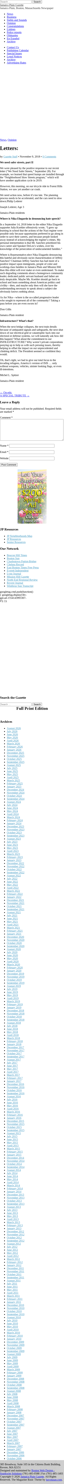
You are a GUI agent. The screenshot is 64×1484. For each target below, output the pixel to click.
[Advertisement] (32, 103)
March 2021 (13, 927)
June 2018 (12, 1029)
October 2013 (14, 1200)
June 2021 (12, 918)
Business (11, 17)
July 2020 (12, 952)
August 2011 (14, 1280)
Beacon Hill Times (17, 555)
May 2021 (12, 921)
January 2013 (14, 1228)
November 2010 (15, 1308)
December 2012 (15, 1231)
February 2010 (15, 1335)
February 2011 (15, 1299)
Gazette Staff (10, 156)
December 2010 (15, 1305)
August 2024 (14, 801)
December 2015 (15, 1121)
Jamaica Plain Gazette (12, 5)
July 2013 (12, 1210)
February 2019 (15, 1004)
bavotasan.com (54, 1479)
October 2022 (14, 869)
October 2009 (14, 1348)
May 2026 (12, 737)
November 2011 (15, 1271)
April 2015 (13, 1145)
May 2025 (12, 774)
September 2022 (15, 872)
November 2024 (15, 792)
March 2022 (13, 890)
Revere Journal (15, 582)
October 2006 (14, 1458)
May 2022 (12, 884)
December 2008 (15, 1378)
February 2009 (15, 1372)
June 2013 (12, 1213)
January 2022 (14, 897)
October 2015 (14, 1127)
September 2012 (15, 1240)
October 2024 (14, 795)
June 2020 (12, 955)
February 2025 (15, 783)
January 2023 (14, 860)
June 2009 (12, 1360)
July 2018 (12, 1025)
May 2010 (12, 1326)
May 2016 (12, 1105)
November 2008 (15, 1381)
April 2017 (13, 1071)
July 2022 (12, 878)
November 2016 (15, 1087)
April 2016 (13, 1108)
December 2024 (15, 789)
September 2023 (15, 835)
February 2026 (15, 746)
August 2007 (14, 1427)
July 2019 (12, 989)
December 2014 (15, 1157)
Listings (11, 29)
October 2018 (14, 1016)
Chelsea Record (15, 564)
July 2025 (12, 768)
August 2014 (14, 1170)
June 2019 (12, 992)
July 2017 (12, 1062)
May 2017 (12, 1068)
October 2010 (14, 1311)
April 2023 (13, 851)
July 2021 (12, 915)
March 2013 (13, 1222)
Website (4, 458)
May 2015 (12, 1142)
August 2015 (14, 1133)
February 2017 (15, 1078)
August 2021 (14, 912)
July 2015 (12, 1136)
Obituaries (12, 35)
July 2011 (12, 1283)
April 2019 (13, 998)
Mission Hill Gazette (18, 576)
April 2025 (13, 777)
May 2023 (12, 847)
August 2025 (14, 765)
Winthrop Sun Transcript (20, 585)
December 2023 (15, 826)
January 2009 (14, 1375)
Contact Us (13, 47)
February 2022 (15, 894)
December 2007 (15, 1415)
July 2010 (12, 1320)
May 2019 (12, 995)
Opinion (11, 23)
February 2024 (15, 820)
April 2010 (13, 1329)
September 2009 (15, 1351)
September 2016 (15, 1093)
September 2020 (15, 946)
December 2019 (15, 973)
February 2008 (15, 1409)
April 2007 (13, 1440)
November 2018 (15, 1013)
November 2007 (15, 1418)
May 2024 (12, 811)
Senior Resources (16, 542)
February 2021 (15, 930)
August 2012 (14, 1243)
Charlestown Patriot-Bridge (21, 561)
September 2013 (15, 1203)
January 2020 (14, 970)
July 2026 (12, 731)
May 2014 (12, 1179)
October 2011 (14, 1274)
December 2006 (15, 1452)
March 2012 (13, 1259)
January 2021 (14, 933)
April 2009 (13, 1366)
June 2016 (12, 1102)
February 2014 (15, 1188)
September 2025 (15, 762)
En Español (13, 38)
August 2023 (14, 838)
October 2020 (14, 943)
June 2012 (12, 1249)
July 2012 (12, 1246)
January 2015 (14, 1154)
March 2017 (13, 1075)
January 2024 (14, 823)
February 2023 (15, 857)
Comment (6, 417)
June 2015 (12, 1139)
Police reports (14, 32)
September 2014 (15, 1167)
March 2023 (13, 854)
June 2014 (12, 1176)
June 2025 (12, 771)
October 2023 (14, 832)
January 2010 (14, 1338)
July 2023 (12, 841)
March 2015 (13, 1148)
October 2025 (14, 759)
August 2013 (14, 1206)
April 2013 (13, 1219)
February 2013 (15, 1225)
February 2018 (15, 1041)
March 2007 (13, 1443)
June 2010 (12, 1323)
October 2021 (14, 906)
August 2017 (14, 1059)
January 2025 (14, 786)
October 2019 (14, 979)
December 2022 (15, 863)
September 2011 (15, 1277)
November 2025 (15, 755)
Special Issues (14, 53)
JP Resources (14, 539)
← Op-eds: (6, 392)
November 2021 (15, 903)
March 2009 (13, 1369)
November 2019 (15, 976)
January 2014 (14, 1191)
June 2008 (12, 1397)
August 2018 (14, 1022)
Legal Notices (14, 56)
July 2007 (12, 1430)
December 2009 (15, 1341)
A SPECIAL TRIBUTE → (15, 395)
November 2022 (15, 866)
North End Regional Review (22, 579)
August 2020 (14, 949)
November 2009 (15, 1345)
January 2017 (14, 1081)
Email (4, 452)
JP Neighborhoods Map (19, 536)
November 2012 (15, 1234)
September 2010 (15, 1314)
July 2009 (12, 1357)
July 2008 (12, 1394)
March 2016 (13, 1111)
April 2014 (13, 1182)
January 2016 (14, 1117)
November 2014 (15, 1160)
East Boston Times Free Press (23, 567)
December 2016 (15, 1084)
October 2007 (14, 1421)
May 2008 (12, 1400)
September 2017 (15, 1056)
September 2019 (15, 982)
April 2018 (13, 1035)
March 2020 (13, 964)
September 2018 (15, 1019)
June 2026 (12, 734)
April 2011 (12, 1292)
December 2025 (15, 752)
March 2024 (13, 817)
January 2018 (14, 1044)
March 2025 (13, 780)
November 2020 (15, 940)
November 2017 (15, 1050)
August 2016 (14, 1096)
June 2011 (12, 1286)
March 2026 (13, 743)
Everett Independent (18, 570)
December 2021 (15, 900)
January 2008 (14, 1412)
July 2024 (12, 805)
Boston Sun (13, 558)
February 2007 (15, 1446)
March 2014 (13, 1185)
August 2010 (14, 1317)
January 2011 (14, 1302)
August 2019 (14, 986)
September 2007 (15, 1424)
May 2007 (12, 1437)
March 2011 (13, 1295)
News (10, 13)
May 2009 (12, 1363)
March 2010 (13, 1332)
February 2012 (15, 1262)
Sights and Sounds (17, 20)
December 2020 (15, 936)
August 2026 (14, 728)
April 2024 (13, 814)
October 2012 (14, 1237)
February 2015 (15, 1151)
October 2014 (14, 1164)
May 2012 (12, 1252)
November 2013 (15, 1197)
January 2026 (14, 749)
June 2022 (12, 881)
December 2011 (15, 1268)
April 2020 (13, 961)
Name (4, 445)
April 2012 (13, 1256)
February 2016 (15, 1114)
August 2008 (14, 1391)
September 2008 (15, 1387)
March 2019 (13, 1001)
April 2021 (13, 924)
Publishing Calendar (18, 50)
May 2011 (12, 1289)
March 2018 (13, 1038)
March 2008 (13, 1406)
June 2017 (12, 1065)
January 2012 (14, 1265)
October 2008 (14, 1384)
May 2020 (12, 958)
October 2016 (14, 1090)
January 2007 (14, 1449)
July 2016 (12, 1099)
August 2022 (14, 875)
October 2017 (14, 1053)
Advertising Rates (16, 62)
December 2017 (15, 1047)
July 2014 (12, 1173)
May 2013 (12, 1216)
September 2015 (15, 1130)
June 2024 (12, 808)
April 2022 (13, 887)
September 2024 (15, 798)
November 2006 (15, 1455)
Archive (11, 41)
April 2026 (13, 740)
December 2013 (15, 1194)
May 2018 (12, 1032)
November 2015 (15, 1124)
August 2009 (14, 1354)
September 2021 (15, 909)
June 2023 (12, 844)
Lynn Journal (14, 573)
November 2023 (15, 829)
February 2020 (15, 967)
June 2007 (12, 1434)
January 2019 (14, 1007)
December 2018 (15, 1010)
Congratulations (15, 26)
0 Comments (49, 156)
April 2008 (13, 1403)
